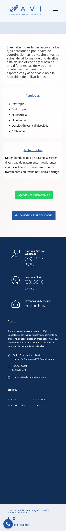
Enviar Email (37, 306)
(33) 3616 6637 (34, 285)
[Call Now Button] (8, 523)
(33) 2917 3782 (34, 261)
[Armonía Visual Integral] (30, 10)
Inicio (13, 399)
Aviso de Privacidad (18, 524)
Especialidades (17, 405)
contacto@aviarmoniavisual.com (29, 377)
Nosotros (40, 399)
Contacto (40, 405)
